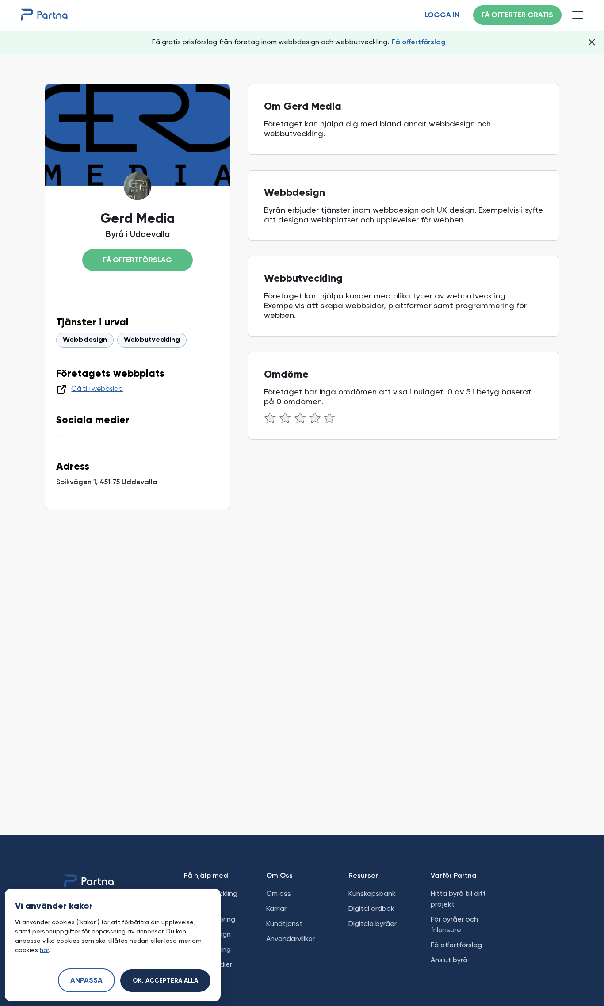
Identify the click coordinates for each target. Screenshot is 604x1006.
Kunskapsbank (372, 893)
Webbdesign (85, 340)
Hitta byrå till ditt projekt (458, 898)
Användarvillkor (290, 938)
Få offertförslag (419, 42)
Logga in (441, 15)
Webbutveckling (152, 340)
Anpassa (86, 980)
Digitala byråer (372, 923)
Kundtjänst (284, 923)
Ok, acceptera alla (165, 981)
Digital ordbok (371, 908)
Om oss (278, 893)
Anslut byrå (449, 960)
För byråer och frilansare (454, 924)
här (44, 949)
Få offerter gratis (517, 15)
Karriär (276, 908)
